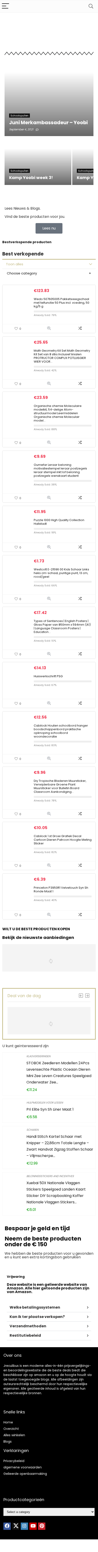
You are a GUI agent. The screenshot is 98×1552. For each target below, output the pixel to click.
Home (8, 1422)
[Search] (90, 6)
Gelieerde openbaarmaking (25, 1473)
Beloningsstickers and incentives (50, 1176)
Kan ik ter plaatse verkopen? (37, 1316)
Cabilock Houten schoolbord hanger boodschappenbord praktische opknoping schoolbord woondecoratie (61, 731)
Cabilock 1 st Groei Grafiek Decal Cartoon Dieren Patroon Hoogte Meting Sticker (63, 840)
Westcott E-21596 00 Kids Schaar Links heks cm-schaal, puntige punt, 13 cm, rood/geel (61, 573)
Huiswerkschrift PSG (48, 676)
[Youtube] (33, 1526)
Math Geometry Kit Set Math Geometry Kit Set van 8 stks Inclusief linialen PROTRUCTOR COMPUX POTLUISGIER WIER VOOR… (62, 356)
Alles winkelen (14, 1435)
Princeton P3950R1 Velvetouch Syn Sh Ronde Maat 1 (61, 889)
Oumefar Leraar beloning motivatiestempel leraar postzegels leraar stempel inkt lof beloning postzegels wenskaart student (60, 470)
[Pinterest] (41, 1526)
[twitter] (15, 1526)
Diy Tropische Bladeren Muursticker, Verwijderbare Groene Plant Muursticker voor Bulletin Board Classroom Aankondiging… (60, 786)
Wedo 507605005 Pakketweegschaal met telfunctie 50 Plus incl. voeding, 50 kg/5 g (61, 302)
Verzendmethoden (28, 1326)
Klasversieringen (38, 1056)
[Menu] (5, 6)
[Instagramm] (24, 1526)
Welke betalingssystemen (35, 1307)
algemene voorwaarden (22, 1467)
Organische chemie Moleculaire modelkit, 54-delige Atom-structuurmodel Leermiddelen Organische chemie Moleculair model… (58, 413)
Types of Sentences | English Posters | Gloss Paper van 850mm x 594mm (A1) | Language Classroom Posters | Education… (62, 626)
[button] (49, 1307)
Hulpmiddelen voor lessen (44, 1102)
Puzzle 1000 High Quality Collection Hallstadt (59, 522)
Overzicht (11, 1428)
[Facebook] (7, 1526)
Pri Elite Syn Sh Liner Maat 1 (50, 1109)
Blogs (7, 1441)
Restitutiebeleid (25, 1335)
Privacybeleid (13, 1461)
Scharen (32, 1130)
